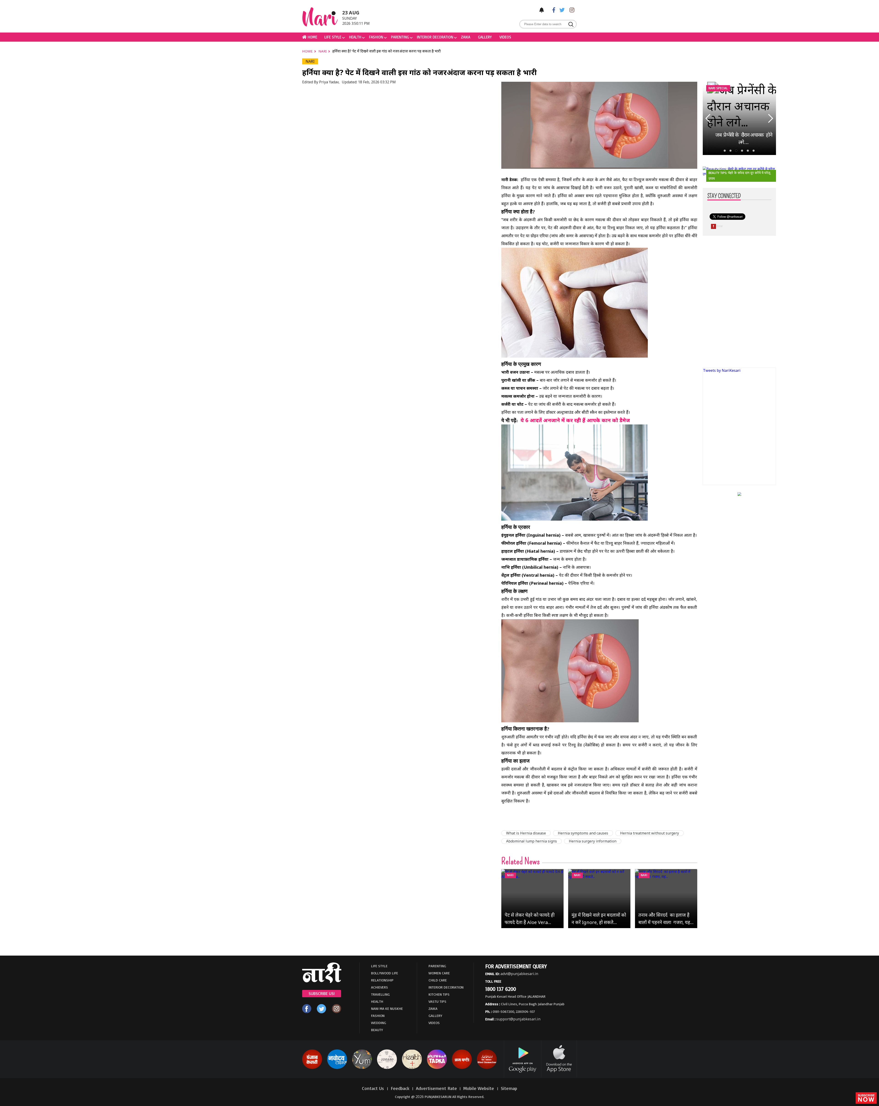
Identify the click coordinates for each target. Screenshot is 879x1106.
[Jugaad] (387, 1068)
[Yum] (362, 1068)
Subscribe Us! (322, 993)
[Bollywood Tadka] (437, 1068)
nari (323, 51)
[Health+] (412, 1068)
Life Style (332, 37)
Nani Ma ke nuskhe (387, 1008)
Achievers (379, 987)
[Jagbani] (462, 1068)
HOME (312, 37)
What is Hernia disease (526, 833)
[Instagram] (570, 10)
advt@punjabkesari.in (519, 973)
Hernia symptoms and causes (583, 833)
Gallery (485, 37)
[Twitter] (561, 10)
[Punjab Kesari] (312, 1068)
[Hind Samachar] (487, 1068)
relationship (382, 980)
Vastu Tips (437, 1001)
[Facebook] (551, 10)
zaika (465, 37)
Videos (505, 37)
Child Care (438, 980)
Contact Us (373, 1088)
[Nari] (321, 981)
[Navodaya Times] (337, 1068)
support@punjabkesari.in (518, 1019)
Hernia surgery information (592, 841)
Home (308, 51)
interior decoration (435, 37)
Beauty (377, 1029)
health (355, 37)
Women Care (439, 973)
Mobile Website (479, 1088)
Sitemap (509, 1088)
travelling (380, 994)
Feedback (400, 1088)
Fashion (376, 37)
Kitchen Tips (439, 994)
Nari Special (718, 88)
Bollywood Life (384, 973)
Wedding (378, 1022)
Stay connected (724, 196)
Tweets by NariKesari (722, 370)
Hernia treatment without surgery (649, 833)
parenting (400, 37)
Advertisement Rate (436, 1088)
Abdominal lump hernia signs (531, 841)
